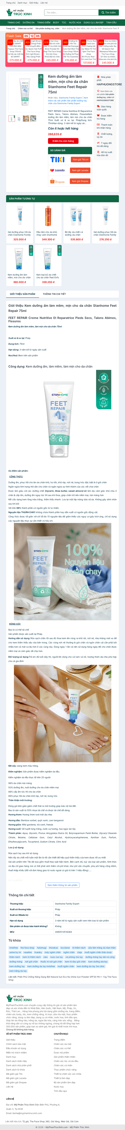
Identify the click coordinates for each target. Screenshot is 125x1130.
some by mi (15, 952)
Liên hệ (44, 3)
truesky (38, 952)
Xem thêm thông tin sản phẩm (62, 885)
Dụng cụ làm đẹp (94, 22)
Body (56, 22)
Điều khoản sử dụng (16, 1048)
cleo (45, 957)
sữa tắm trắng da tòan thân (102, 947)
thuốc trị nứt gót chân (51, 961)
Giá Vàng (55, 1121)
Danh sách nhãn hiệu (16, 1061)
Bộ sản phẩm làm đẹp (64, 1082)
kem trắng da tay (18, 971)
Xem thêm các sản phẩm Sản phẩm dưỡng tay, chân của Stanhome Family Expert (68, 100)
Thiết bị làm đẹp (62, 1078)
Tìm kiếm (110, 12)
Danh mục (22, 3)
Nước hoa (75, 22)
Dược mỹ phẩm (61, 1052)
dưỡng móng (15, 961)
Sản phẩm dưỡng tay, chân (47, 28)
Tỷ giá (25, 1121)
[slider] (12, 118)
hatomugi (41, 947)
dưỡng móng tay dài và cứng (100, 957)
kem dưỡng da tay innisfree (41, 966)
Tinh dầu (111, 22)
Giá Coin (74, 1121)
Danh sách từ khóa (15, 1069)
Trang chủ (11, 3)
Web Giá (65, 1121)
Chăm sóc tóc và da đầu (66, 1061)
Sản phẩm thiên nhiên (64, 1056)
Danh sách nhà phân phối (18, 1065)
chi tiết (54, 294)
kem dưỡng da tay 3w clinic (91, 966)
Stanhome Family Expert (70, 97)
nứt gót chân (31, 961)
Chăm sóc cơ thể (25, 28)
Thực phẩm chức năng (65, 1069)
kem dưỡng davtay (97, 961)
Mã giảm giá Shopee (16, 1082)
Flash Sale (14, 36)
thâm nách (14, 957)
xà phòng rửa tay (74, 957)
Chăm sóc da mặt (62, 1044)
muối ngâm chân (66, 966)
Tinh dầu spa (60, 1091)
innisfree (13, 947)
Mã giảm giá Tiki (14, 1074)
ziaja (79, 952)
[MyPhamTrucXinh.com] (19, 12)
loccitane (65, 947)
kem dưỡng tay (17, 966)
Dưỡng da (28, 22)
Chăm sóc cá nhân (63, 1065)
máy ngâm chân (53, 952)
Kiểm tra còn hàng (63, 140)
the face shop (27, 947)
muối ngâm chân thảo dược (98, 952)
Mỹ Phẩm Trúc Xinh (79, 1127)
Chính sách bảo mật (16, 1044)
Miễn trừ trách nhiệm (16, 1052)
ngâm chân (69, 952)
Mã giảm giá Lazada (16, 1078)
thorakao (53, 947)
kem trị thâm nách (32, 957)
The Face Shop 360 (40, 1121)
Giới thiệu (33, 3)
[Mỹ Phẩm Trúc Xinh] (21, 998)
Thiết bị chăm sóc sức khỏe (67, 1074)
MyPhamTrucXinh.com (57, 1127)
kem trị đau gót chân (75, 961)
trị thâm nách (79, 947)
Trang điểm (43, 22)
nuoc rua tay (56, 957)
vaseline (28, 952)
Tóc (64, 22)
